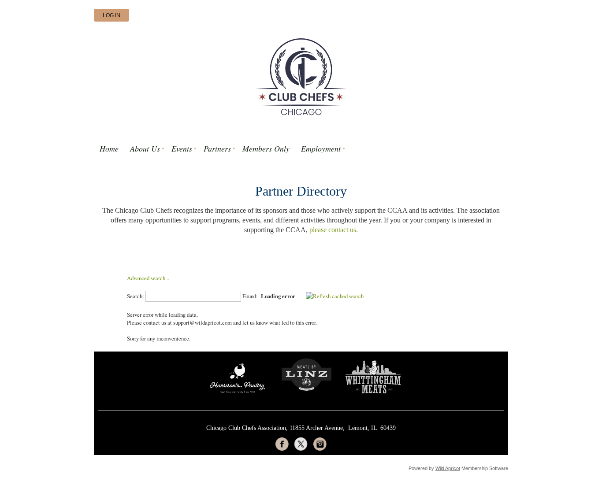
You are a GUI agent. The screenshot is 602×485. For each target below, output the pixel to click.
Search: (135, 296)
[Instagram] (320, 444)
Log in (111, 15)
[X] (301, 444)
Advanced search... (148, 278)
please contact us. (333, 229)
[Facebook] (282, 444)
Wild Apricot (447, 468)
